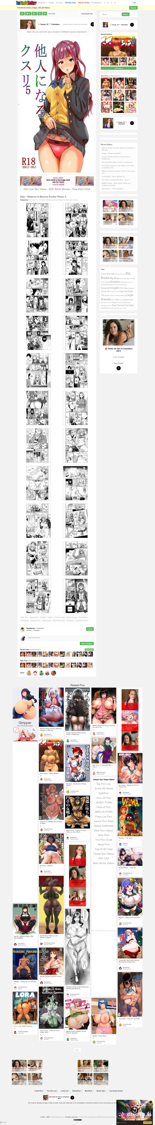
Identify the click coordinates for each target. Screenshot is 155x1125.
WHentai (125, 843)
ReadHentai (47, 779)
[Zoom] (39, 13)
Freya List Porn (103, 816)
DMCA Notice (101, 1117)
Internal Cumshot (114, 295)
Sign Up (133, 8)
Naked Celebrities (104, 825)
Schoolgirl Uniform (82, 620)
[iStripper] (25, 731)
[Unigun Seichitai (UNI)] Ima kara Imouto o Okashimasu (116, 158)
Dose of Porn (103, 807)
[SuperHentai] (29, 673)
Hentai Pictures (48, 829)
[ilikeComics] (47, 673)
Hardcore (49, 200)
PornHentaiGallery (23, 1031)
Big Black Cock (121, 274)
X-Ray (124, 308)
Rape (129, 302)
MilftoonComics (101, 772)
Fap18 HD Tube (104, 849)
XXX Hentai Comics (49, 943)
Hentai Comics (35, 649)
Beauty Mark (34, 617)
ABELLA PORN (104, 811)
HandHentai (21, 943)
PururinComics (74, 791)
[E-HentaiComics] (35, 673)
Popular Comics (64, 200)
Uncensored (113, 308)
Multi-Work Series (59, 620)
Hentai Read (83, 617)
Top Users (59, 3)
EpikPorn (104, 793)
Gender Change (71, 617)
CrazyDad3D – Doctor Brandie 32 (113, 176)
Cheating (124, 282)
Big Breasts (123, 278)
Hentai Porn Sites (103, 821)
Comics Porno (33, 200)
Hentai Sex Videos (104, 853)
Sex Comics (74, 200)
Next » (77, 1050)
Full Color (42, 200)
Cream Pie (130, 282)
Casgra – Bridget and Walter (111, 153)
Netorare (103, 302)
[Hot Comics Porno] (53, 673)
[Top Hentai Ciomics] (25, 704)
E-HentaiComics (127, 873)
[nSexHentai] (41, 673)
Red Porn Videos (103, 830)
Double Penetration (121, 285)
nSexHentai (73, 740)
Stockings (105, 308)
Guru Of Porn (103, 798)
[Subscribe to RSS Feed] (111, 2)
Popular (51, 3)
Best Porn (103, 835)
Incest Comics (100, 774)
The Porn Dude (103, 839)
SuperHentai (47, 734)
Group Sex (106, 291)
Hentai (55, 200)
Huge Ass (123, 291)
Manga (125, 1026)
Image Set (125, 875)
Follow (90, 629)
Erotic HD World (104, 788)
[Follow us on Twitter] (108, 2)
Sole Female (118, 305)
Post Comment (87, 643)
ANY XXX (103, 858)
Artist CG (125, 924)
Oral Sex (108, 302)
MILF (113, 300)
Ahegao (103, 274)
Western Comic (48, 944)
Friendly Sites (96, 3)
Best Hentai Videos (103, 863)
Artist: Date (24, 617)
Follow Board (89, 650)
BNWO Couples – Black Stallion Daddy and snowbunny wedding (116, 184)
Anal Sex (110, 273)
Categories (42, 3)
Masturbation (46, 620)
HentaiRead (25, 620)
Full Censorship (59, 617)
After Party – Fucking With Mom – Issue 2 (116, 180)
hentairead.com (87, 14)
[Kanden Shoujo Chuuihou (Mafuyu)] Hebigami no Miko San (118, 149)
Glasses (131, 288)
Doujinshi (43, 617)
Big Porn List (104, 784)
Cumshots (105, 284)
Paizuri (120, 302)
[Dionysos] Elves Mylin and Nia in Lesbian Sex (117, 162)
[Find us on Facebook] (104, 2)
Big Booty (115, 278)
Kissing (122, 295)
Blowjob (107, 282)
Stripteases (111, 1117)
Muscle (121, 300)
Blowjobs (115, 281)
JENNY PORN (104, 802)
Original (114, 302)
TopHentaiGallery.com (57, 1117)
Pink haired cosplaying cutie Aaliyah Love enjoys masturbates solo (118, 166)
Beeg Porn (104, 844)
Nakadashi (128, 299)
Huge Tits (46, 830)
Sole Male (129, 305)
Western (120, 308)
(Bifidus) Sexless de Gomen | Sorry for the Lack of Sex (118, 172)
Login (134, 3)
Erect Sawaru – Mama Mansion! (112, 189)
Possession (70, 620)
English (50, 617)
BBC (116, 274)
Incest (107, 295)
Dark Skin (112, 285)
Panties (124, 302)
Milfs (117, 299)
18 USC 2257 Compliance (87, 1117)
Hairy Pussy (115, 291)
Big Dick (129, 278)
